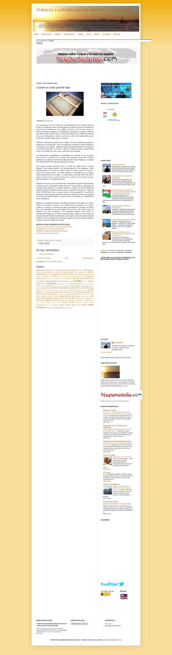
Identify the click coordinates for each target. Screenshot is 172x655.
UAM (78, 305)
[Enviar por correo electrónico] (39, 243)
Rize (52, 300)
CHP (60, 276)
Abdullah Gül (40, 270)
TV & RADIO (106, 34)
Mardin (66, 292)
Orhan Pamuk (76, 296)
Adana (54, 270)
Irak (81, 288)
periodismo (68, 298)
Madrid (49, 292)
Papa (44, 298)
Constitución (89, 276)
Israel (92, 288)
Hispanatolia (48, 121)
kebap (86, 290)
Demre (62, 278)
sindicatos (88, 300)
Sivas (37, 302)
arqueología (40, 274)
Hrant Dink (55, 288)
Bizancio (67, 274)
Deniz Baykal (68, 278)
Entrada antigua (88, 258)
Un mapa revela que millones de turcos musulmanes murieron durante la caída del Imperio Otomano (124, 191)
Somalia (42, 302)
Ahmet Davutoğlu (71, 270)
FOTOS (88, 34)
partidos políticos (59, 298)
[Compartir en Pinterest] (48, 243)
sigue (126, 386)
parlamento (50, 298)
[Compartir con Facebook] (46, 243)
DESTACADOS (46, 34)
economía (90, 278)
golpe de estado (70, 286)
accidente (48, 270)
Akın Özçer (80, 270)
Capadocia (46, 276)
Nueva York (50, 296)
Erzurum (85, 281)
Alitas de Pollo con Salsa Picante (122, 457)
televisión (64, 302)
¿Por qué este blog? (118, 164)
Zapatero (63, 307)
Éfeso (37, 281)
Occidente (63, 296)
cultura (45, 278)
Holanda (44, 288)
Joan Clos (67, 290)
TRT (46, 305)
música (84, 294)
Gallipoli (91, 284)
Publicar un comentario (46, 254)
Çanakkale (39, 276)
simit (83, 300)
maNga (54, 292)
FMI (71, 284)
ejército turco (58, 281)
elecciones (70, 281)
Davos (58, 278)
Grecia (77, 286)
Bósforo (80, 274)
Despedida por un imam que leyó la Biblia (50, 229)
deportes (76, 278)
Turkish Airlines (70, 305)
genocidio (49, 286)
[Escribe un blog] (42, 243)
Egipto (52, 281)
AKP (85, 270)
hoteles (49, 288)
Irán (83, 288)
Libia (45, 292)
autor (47, 631)
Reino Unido (40, 300)
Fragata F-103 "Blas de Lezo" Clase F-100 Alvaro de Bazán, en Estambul (122, 487)
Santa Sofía (78, 300)
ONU (69, 296)
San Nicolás (65, 300)
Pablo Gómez (118, 342)
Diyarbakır (83, 278)
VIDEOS (96, 34)
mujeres (73, 294)
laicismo (39, 292)
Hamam (92, 286)
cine (63, 276)
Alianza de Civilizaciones (54, 272)
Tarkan (58, 302)
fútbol (80, 284)
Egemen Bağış (44, 281)
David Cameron (51, 278)
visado (53, 307)
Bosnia (85, 274)
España (91, 281)
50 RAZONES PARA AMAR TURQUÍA (124, 219)
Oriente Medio (85, 296)
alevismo (38, 272)
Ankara (70, 272)
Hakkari (86, 286)
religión (47, 300)
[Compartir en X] (44, 243)
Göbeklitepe (60, 286)
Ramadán (87, 298)
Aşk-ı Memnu (49, 274)
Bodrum (75, 274)
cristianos (39, 278)
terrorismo (79, 302)
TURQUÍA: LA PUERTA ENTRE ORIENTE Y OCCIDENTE (83, 9)
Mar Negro (60, 292)
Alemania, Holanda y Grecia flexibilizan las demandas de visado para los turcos (123, 233)
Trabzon (85, 302)
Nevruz (38, 296)
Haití (82, 286)
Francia (75, 284)
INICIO (36, 34)
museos (78, 294)
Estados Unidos (41, 284)
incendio (71, 288)
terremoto (72, 302)
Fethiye (68, 284)
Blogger (119, 640)
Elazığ (65, 281)
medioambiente (49, 294)
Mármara (71, 292)
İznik (48, 290)
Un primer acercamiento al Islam (47, 233)
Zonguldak (69, 307)
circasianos (68, 276)
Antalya (81, 272)
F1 (64, 284)
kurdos (91, 290)
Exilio (104, 474)
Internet (77, 288)
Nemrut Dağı (90, 294)
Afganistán (59, 270)
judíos (72, 290)
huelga (61, 288)
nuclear (43, 296)
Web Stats (108, 623)
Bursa (92, 274)
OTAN (92, 296)
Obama (56, 296)
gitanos (55, 286)
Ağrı (64, 270)
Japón (52, 290)
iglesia (66, 288)
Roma (56, 300)
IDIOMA (80, 34)
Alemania (91, 270)
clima (74, 276)
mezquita (67, 294)
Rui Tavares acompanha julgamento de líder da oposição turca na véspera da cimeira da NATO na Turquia (117, 413)
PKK (73, 298)
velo (49, 308)
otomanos (39, 298)
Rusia (60, 300)
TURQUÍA (57, 34)
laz (43, 292)
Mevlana (62, 294)
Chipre (55, 276)
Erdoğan (78, 281)
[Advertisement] (83, 73)
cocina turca (80, 276)
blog (71, 274)
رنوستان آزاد (106, 472)
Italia (41, 290)
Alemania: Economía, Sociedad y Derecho (117, 441)
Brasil (88, 274)
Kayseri (82, 290)
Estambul (51, 283)
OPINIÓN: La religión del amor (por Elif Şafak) (52, 231)
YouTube (58, 308)
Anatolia (65, 272)
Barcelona (61, 274)
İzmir (45, 290)
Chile (51, 276)
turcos (55, 305)
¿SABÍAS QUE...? (69, 34)
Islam (87, 288)
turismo (61, 305)
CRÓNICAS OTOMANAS (111, 484)
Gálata (87, 284)
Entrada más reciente (43, 258)
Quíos (82, 298)
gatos (43, 286)
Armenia (90, 272)
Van (47, 307)
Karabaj (77, 290)
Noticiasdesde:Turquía (110, 501)
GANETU (38, 286)
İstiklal (38, 290)
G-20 (83, 284)
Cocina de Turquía (109, 455)
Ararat (85, 272)
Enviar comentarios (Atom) (53, 261)
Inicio (66, 258)
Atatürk (56, 274)
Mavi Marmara (79, 292)
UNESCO (84, 305)
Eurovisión (60, 284)
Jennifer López (59, 290)
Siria (92, 300)
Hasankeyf (39, 288)
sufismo (53, 302)
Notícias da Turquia (109, 410)
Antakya (76, 272)
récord (92, 298)
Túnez (50, 305)
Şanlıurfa (71, 300)
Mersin (57, 294)
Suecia (48, 302)
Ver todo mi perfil (106, 352)
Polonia (77, 298)
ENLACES (116, 34)
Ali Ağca (44, 272)
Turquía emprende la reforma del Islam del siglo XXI (54, 227)
